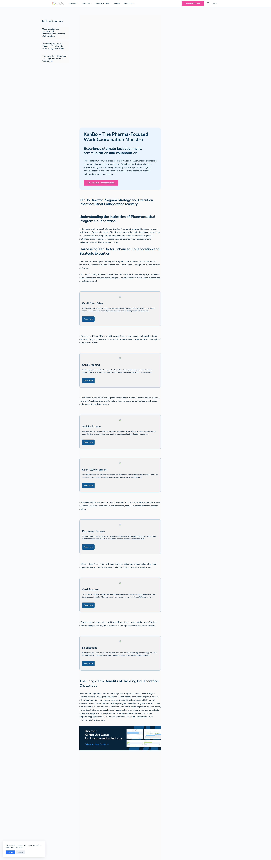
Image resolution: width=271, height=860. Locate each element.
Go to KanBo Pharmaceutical (101, 182)
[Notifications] (120, 653)
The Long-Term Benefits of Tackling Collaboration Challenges (54, 58)
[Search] (208, 3)
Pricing (117, 3)
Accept (10, 852)
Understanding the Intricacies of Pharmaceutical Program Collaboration (53, 33)
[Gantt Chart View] (120, 309)
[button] (214, 3)
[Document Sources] (120, 537)
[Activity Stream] (120, 432)
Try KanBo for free (192, 3)
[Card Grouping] (120, 370)
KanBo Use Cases (102, 3)
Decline (20, 852)
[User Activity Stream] (120, 475)
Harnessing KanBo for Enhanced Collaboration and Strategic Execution (53, 46)
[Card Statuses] (120, 595)
